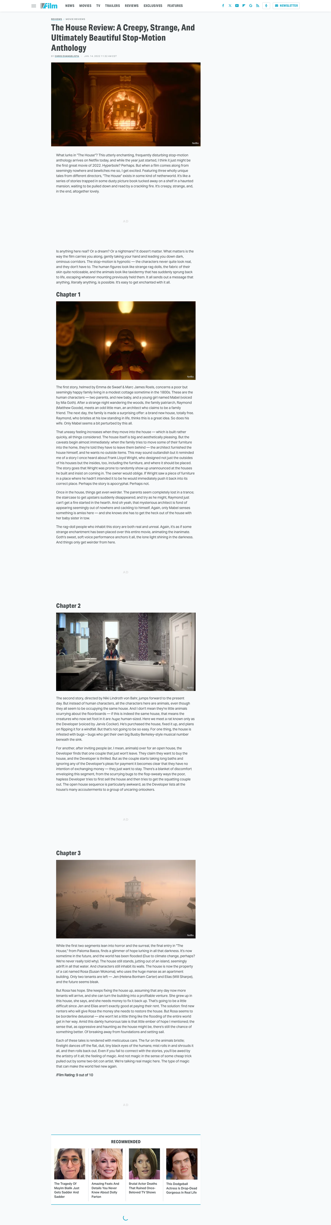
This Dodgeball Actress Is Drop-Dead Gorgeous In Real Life (181, 1188)
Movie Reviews (75, 19)
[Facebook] (223, 6)
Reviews (56, 19)
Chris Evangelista (67, 56)
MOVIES (85, 5)
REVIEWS (132, 5)
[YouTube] (237, 6)
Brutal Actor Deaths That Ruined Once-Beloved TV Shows (143, 1188)
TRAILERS (112, 5)
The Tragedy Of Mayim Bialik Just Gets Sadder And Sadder (66, 1190)
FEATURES (175, 5)
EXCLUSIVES (153, 5)
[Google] (251, 6)
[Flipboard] (244, 6)
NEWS (69, 5)
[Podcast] (266, 5)
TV (98, 5)
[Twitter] (230, 6)
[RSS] (258, 6)
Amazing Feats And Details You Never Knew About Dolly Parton (105, 1190)
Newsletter (289, 6)
